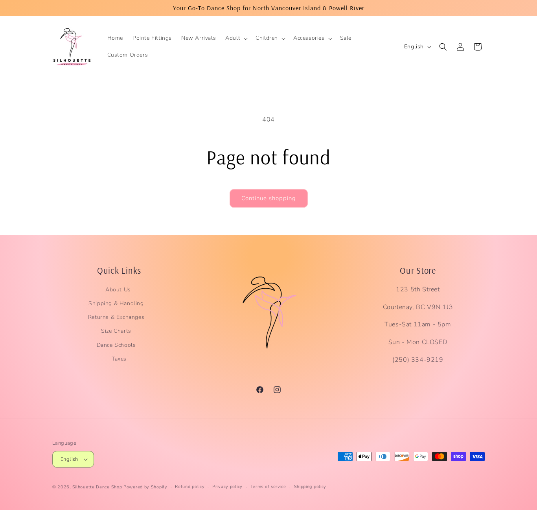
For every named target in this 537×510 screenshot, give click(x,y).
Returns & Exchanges (116, 317)
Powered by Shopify (145, 487)
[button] (236, 38)
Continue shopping (268, 198)
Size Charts (116, 331)
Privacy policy (227, 487)
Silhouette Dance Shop (97, 487)
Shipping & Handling (115, 303)
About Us (118, 289)
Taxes (119, 359)
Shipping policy (310, 487)
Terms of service (268, 487)
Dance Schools (116, 345)
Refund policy (189, 487)
